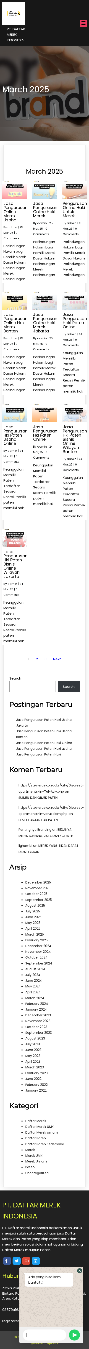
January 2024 (36, 1009)
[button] (79, 1270)
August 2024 (35, 969)
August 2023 (35, 1038)
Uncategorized (37, 1173)
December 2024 (38, 946)
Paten (30, 1167)
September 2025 (38, 899)
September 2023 (38, 1032)
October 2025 (36, 894)
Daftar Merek (35, 1121)
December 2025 (38, 882)
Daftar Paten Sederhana (44, 1144)
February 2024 (36, 1003)
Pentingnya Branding (34, 829)
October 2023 (36, 1027)
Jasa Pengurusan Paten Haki (38, 754)
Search (15, 678)
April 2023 (32, 1061)
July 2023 (32, 1044)
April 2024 (33, 992)
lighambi (25, 845)
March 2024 (34, 998)
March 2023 (34, 1067)
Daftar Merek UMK (39, 1126)
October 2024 (36, 957)
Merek (30, 1150)
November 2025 (37, 888)
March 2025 (34, 934)
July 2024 (32, 975)
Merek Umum (36, 1161)
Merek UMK (33, 1155)
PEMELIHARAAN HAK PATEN (38, 820)
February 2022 (36, 1084)
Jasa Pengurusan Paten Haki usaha (44, 748)
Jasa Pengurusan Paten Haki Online (44, 743)
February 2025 (36, 940)
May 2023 (32, 1056)
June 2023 (33, 1050)
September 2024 (38, 963)
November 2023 (37, 1021)
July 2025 (32, 911)
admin (12, 227)
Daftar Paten (35, 1138)
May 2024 (33, 986)
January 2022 (36, 1090)
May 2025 (32, 922)
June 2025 (33, 917)
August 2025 (35, 905)
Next (57, 659)
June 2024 (33, 980)
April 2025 (32, 928)
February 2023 (36, 1073)
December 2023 (38, 1015)
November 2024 (38, 951)
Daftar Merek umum (41, 1132)
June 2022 (33, 1078)
